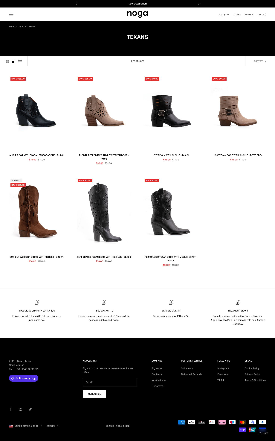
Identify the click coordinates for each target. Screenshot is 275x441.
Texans (31, 26)
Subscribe (94, 393)
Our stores (157, 386)
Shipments (187, 368)
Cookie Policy (252, 368)
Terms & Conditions (255, 380)
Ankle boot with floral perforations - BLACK (36, 155)
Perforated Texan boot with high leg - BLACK (104, 257)
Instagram (223, 368)
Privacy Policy (252, 374)
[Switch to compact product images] (20, 61)
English (51, 426)
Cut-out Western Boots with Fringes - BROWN (37, 257)
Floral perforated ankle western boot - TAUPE (104, 157)
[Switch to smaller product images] (13, 61)
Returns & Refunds (191, 374)
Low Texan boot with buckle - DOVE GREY (238, 155)
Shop (21, 26)
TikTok (221, 380)
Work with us (159, 380)
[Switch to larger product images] (7, 61)
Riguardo (157, 368)
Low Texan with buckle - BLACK (171, 155)
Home (11, 26)
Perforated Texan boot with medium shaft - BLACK (171, 259)
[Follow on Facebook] (11, 409)
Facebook (222, 374)
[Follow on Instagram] (20, 409)
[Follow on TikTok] (30, 409)
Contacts (157, 374)
